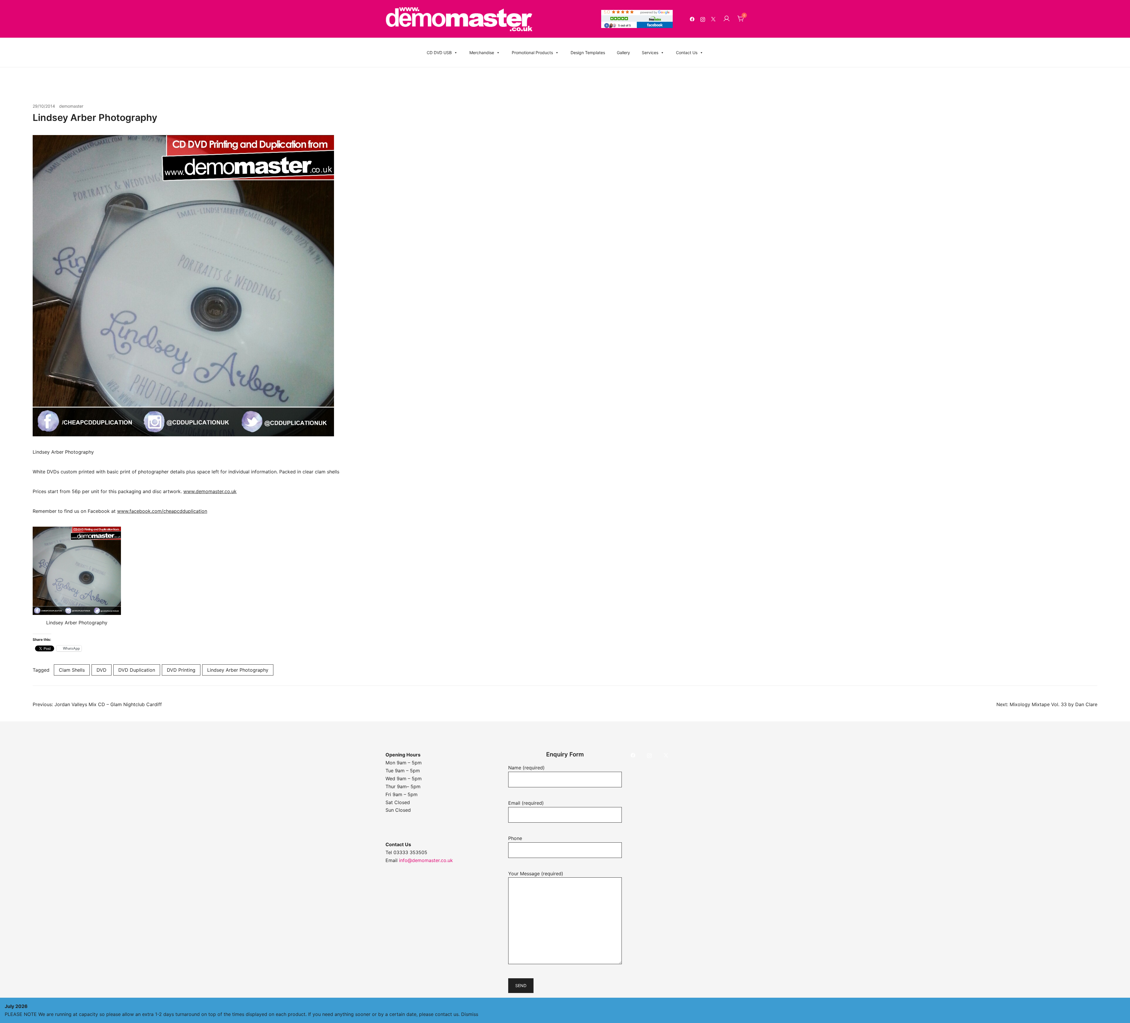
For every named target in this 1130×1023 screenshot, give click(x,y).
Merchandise (481, 52)
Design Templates (588, 52)
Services (650, 52)
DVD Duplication (136, 670)
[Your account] (726, 19)
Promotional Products (532, 52)
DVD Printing (181, 670)
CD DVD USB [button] (439, 52)
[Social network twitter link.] (713, 19)
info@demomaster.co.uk (426, 860)
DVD (102, 670)
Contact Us (686, 52)
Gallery (623, 52)
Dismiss (469, 1014)
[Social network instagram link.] (702, 19)
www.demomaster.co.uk (210, 491)
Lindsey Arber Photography (237, 670)
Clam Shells (72, 670)
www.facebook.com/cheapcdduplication (162, 511)
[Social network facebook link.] (692, 19)
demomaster (71, 106)
